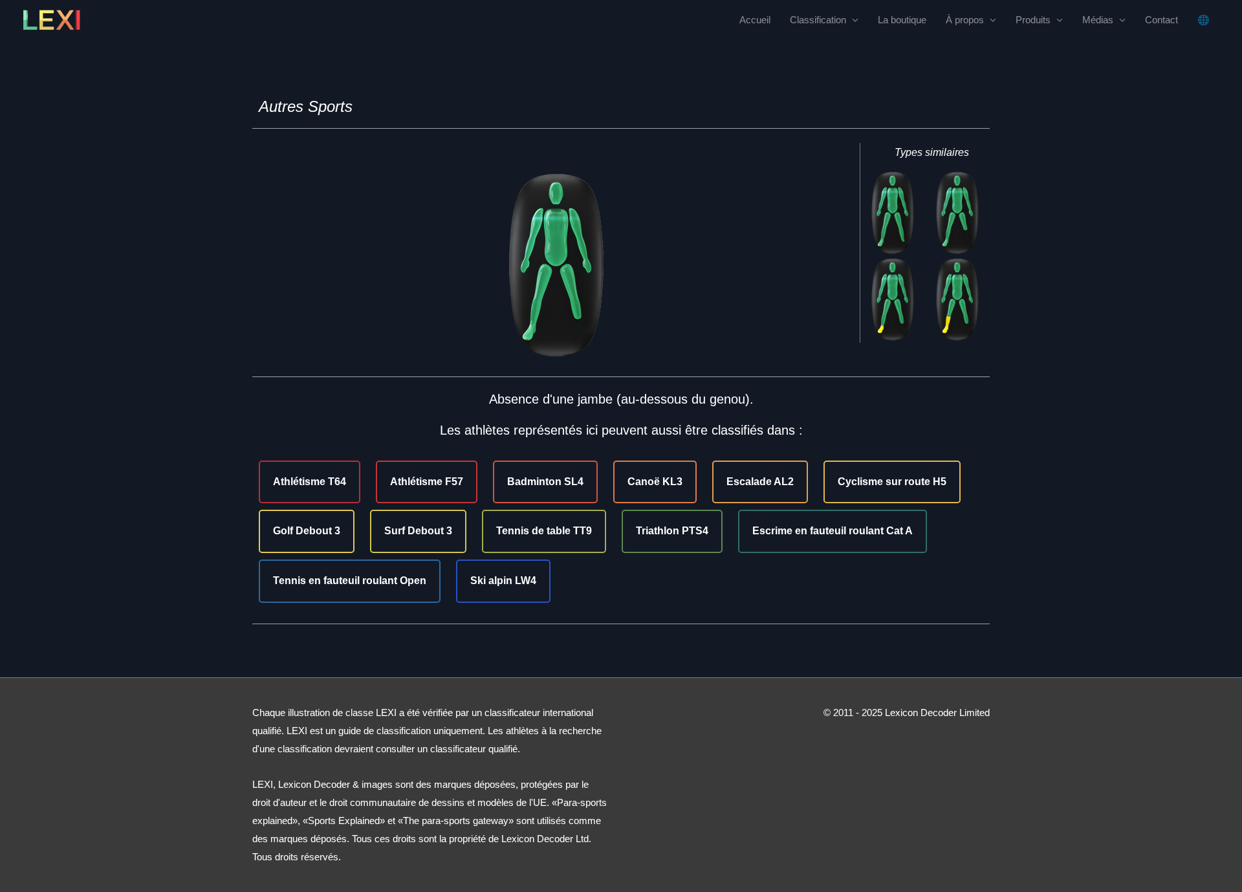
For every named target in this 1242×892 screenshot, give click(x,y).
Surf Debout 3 (418, 530)
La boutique (902, 19)
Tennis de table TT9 (544, 530)
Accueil (754, 19)
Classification (818, 19)
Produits (1033, 19)
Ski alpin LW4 (503, 580)
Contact (1161, 19)
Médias (1097, 19)
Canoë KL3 (654, 481)
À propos (965, 19)
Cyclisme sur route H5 (892, 481)
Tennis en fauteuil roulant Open (349, 580)
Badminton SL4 (545, 481)
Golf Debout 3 (306, 530)
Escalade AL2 (760, 481)
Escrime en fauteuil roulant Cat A (832, 530)
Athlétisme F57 (426, 481)
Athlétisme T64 (309, 481)
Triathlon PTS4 (672, 530)
